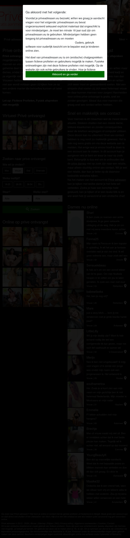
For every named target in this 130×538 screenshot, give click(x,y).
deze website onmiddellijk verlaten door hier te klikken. (58, 40)
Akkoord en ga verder (65, 74)
